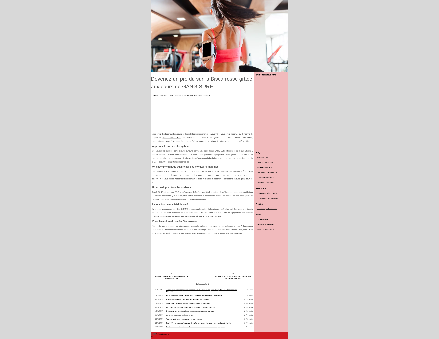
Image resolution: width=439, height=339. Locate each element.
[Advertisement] (202, 114)
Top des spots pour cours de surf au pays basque (184, 319)
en (152, 336)
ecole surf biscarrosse (172, 138)
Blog (171, 95)
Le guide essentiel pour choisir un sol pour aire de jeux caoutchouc (190, 307)
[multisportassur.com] (219, 36)
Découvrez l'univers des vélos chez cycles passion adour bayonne (190, 311)
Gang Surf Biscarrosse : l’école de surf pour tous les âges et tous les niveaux (194, 295)
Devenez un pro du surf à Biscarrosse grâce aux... (193, 95)
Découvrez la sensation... (266, 224)
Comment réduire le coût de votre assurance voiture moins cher (171, 277)
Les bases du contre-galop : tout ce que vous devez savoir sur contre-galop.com (195, 327)
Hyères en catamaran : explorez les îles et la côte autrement (188, 299)
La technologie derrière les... (267, 209)
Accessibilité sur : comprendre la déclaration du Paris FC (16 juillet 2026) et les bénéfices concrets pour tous (201, 290)
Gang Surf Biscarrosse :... (266, 162)
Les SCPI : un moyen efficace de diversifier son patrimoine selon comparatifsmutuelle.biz (198, 323)
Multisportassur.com (163, 334)
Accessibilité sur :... (263, 157)
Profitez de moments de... (266, 229)
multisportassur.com (160, 95)
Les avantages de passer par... (268, 198)
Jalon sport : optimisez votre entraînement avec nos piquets (188, 303)
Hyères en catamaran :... (266, 167)
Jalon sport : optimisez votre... (267, 172)
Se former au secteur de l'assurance (179, 315)
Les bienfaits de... (263, 219)
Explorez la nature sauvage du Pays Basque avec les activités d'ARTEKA (233, 277)
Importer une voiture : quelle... (267, 193)
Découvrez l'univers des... (266, 182)
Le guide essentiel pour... (266, 177)
